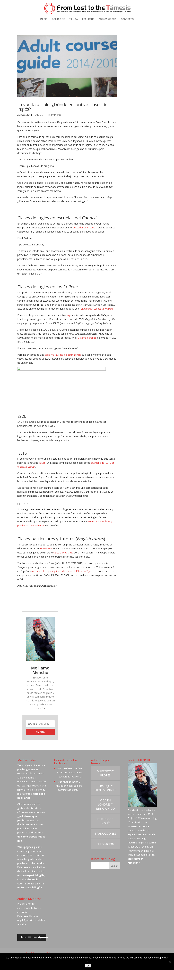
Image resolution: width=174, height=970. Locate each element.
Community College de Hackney (97, 308)
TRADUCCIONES (105, 833)
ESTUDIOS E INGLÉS (105, 821)
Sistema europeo (87, 337)
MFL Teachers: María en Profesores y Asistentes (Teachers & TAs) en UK (69, 772)
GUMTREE (46, 548)
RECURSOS (88, 19)
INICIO (44, 19)
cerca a (63, 552)
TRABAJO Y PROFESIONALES (105, 788)
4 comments (54, 114)
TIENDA (73, 19)
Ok (87, 965)
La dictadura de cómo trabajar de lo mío (31, 836)
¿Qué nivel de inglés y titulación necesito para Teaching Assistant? (69, 786)
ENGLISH (39, 114)
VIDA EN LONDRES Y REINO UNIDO (105, 804)
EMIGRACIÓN (105, 844)
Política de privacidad (40, 953)
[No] (169, 961)
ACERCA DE (58, 19)
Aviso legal (22, 953)
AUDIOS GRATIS (107, 19)
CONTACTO (127, 19)
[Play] (21, 937)
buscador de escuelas (85, 227)
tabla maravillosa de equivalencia (63, 354)
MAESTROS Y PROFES (105, 773)
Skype (89, 571)
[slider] (42, 937)
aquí (69, 315)
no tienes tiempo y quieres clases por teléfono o (59, 571)
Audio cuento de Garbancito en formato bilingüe (30, 883)
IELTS (42, 462)
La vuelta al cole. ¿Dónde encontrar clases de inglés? (62, 106)
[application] (31, 937)
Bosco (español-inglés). (31, 875)
